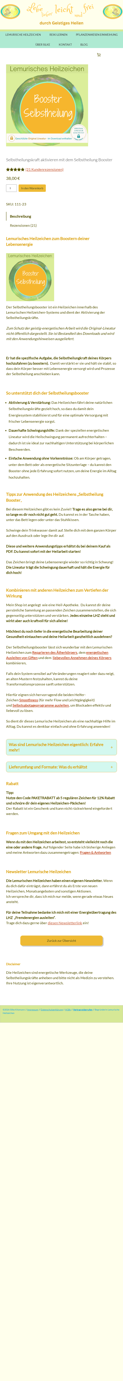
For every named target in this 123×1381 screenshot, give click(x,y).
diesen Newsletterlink (65, 923)
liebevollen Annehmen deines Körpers (82, 658)
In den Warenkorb (32, 188)
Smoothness (28, 700)
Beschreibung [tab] (20, 216)
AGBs (68, 1009)
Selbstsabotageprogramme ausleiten (40, 705)
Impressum (32, 1009)
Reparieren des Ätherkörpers (54, 652)
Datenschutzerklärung (52, 1009)
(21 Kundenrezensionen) (44, 169)
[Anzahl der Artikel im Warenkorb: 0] (98, 54)
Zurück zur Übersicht (61, 940)
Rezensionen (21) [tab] (23, 225)
